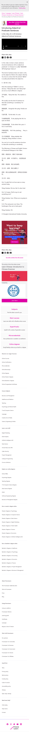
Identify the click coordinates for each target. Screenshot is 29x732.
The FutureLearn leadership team (9, 585)
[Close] (27, 2)
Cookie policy (5, 679)
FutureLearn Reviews (7, 611)
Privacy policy (5, 671)
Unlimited (4, 623)
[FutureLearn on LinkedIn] (21, 724)
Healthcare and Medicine (7, 399)
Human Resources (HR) (7, 447)
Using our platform (6, 608)
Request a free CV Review (8, 626)
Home (3, 13)
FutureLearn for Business (8, 645)
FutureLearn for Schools (7, 652)
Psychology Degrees (6, 477)
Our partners (5, 638)
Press (3, 593)
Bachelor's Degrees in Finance (9, 563)
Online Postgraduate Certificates (9, 384)
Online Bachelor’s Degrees (8, 380)
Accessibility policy (6, 686)
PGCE (3, 492)
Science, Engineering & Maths (9, 421)
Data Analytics (5, 436)
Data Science (5, 444)
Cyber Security (5, 451)
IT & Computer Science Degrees (9, 485)
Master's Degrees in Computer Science (11, 514)
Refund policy (5, 675)
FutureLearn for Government (8, 649)
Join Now (15, 300)
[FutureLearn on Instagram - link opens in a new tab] (10, 724)
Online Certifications (6, 362)
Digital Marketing (6, 433)
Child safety (5, 705)
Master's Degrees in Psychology (9, 511)
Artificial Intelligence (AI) (7, 440)
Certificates (4, 619)
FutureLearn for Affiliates (8, 656)
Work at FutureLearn (6, 589)
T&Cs (3, 667)
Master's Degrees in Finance (8, 529)
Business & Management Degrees (9, 499)
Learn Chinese (15, 13)
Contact (4, 712)
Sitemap (4, 690)
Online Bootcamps (6, 369)
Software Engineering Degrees (9, 496)
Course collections (6, 462)
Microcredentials (6, 366)
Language (8, 13)
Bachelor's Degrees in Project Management (12, 566)
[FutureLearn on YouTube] (17, 724)
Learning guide (5, 615)
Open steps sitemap (6, 693)
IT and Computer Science (7, 410)
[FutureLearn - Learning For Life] (14, 727)
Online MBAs (5, 473)
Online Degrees (5, 373)
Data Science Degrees (7, 488)
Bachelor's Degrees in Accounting (9, 555)
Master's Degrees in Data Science (9, 518)
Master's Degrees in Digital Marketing (10, 522)
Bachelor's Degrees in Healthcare (9, 548)
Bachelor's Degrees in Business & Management (12, 570)
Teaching (4, 403)
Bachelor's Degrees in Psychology (9, 552)
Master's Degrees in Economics (9, 533)
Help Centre (5, 708)
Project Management (6, 455)
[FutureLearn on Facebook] (7, 724)
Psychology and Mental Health (9, 406)
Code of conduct (6, 682)
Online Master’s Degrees (7, 377)
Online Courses (5, 358)
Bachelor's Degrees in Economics (9, 559)
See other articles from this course (14, 257)
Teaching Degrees (6, 481)
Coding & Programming (7, 458)
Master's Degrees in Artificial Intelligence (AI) (12, 536)
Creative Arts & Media (7, 417)
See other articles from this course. (17, 23)
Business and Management (8, 395)
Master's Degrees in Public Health (9, 525)
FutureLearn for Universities (8, 641)
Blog (3, 596)
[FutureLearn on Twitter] (14, 724)
